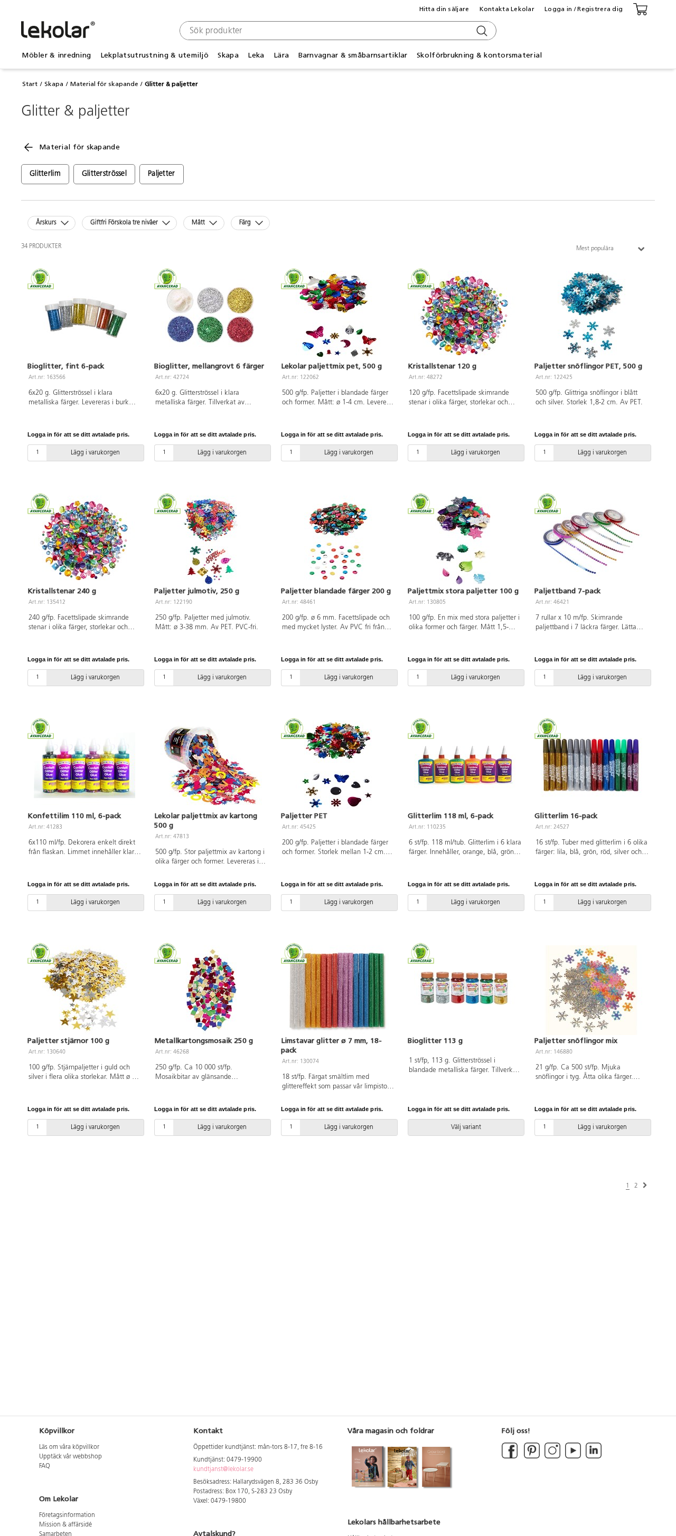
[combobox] (336, 31)
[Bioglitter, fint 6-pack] (84, 316)
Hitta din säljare (444, 9)
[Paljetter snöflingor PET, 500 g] (591, 316)
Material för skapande (104, 84)
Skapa (53, 84)
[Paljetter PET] (338, 765)
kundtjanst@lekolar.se (223, 1469)
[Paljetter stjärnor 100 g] (84, 990)
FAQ (44, 1466)
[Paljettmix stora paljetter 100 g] (465, 540)
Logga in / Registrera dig (583, 9)
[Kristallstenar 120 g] (465, 316)
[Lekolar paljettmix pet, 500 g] (338, 316)
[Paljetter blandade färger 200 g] (338, 540)
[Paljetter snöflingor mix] (591, 990)
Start (29, 84)
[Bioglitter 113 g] (465, 990)
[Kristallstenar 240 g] (84, 540)
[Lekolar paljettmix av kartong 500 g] (211, 765)
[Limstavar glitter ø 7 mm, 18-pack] (338, 990)
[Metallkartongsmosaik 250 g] (211, 990)
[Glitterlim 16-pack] (591, 765)
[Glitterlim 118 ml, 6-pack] (465, 765)
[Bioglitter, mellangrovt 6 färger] (211, 316)
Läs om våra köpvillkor (69, 1447)
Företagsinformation (67, 1515)
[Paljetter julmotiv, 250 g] (211, 540)
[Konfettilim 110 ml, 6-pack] (84, 765)
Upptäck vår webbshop (70, 1457)
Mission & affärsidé (65, 1525)
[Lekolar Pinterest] (531, 1457)
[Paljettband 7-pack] (591, 540)
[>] (645, 1185)
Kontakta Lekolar (507, 9)
